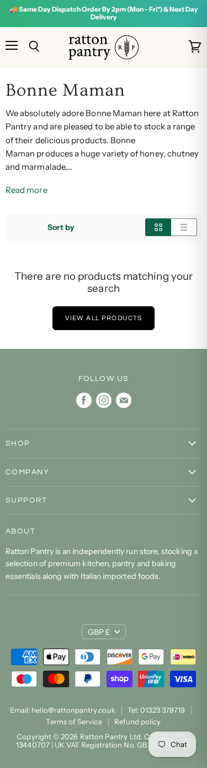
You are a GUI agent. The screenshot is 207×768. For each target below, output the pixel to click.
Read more (26, 190)
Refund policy (137, 721)
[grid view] (158, 227)
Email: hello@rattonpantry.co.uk (62, 710)
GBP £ (99, 632)
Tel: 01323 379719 (156, 710)
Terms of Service (74, 721)
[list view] (184, 227)
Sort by (61, 227)
